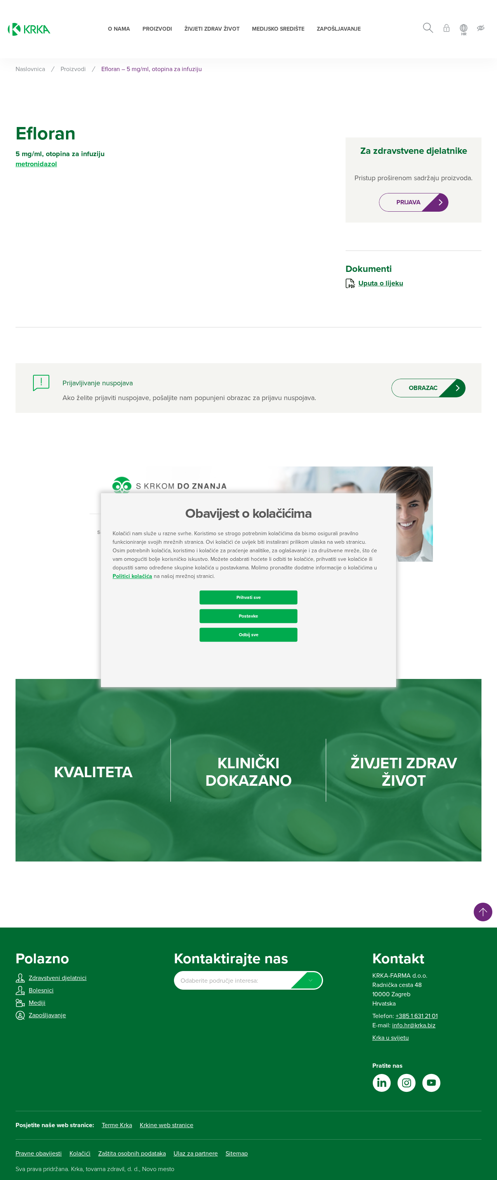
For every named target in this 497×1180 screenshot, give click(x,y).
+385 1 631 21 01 (417, 1016)
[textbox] (248, 980)
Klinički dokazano (248, 772)
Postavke (248, 616)
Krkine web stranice (166, 1125)
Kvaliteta (93, 772)
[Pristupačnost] (481, 29)
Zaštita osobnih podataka (132, 1153)
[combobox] (248, 980)
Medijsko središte (278, 29)
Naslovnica (30, 69)
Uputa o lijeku (380, 283)
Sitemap (237, 1153)
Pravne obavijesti (39, 1153)
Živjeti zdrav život (212, 29)
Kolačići (80, 1153)
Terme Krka (117, 1125)
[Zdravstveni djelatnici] (446, 29)
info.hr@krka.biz (414, 1025)
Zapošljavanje (339, 29)
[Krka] (29, 29)
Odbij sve (249, 634)
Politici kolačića (132, 576)
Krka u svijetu (390, 1038)
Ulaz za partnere (196, 1153)
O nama (119, 29)
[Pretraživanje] (428, 29)
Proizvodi (157, 29)
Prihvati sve (248, 597)
